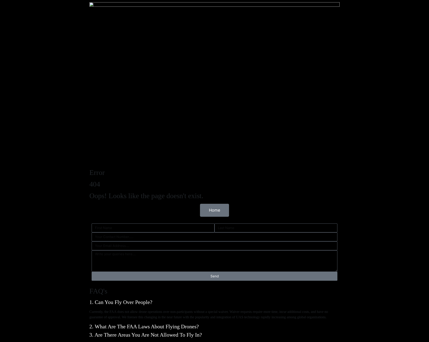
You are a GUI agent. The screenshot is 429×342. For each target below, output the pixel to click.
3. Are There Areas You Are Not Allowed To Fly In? (146, 335)
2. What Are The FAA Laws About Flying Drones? (144, 326)
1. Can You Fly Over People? (121, 302)
